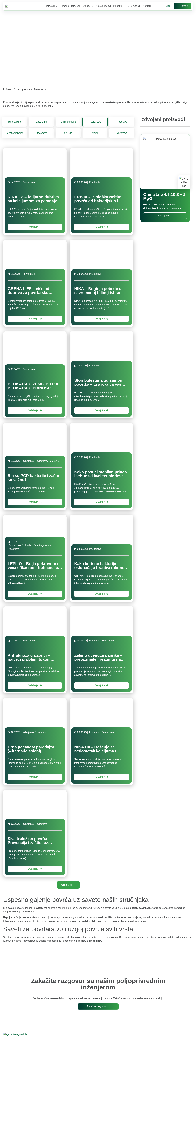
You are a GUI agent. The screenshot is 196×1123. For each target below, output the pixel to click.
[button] (68, 885)
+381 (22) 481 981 (82, 1056)
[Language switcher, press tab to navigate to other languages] (169, 6)
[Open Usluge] (92, 6)
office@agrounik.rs (87, 1063)
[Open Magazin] (124, 6)
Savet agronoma (23, 89)
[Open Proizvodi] (56, 6)
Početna (7, 89)
